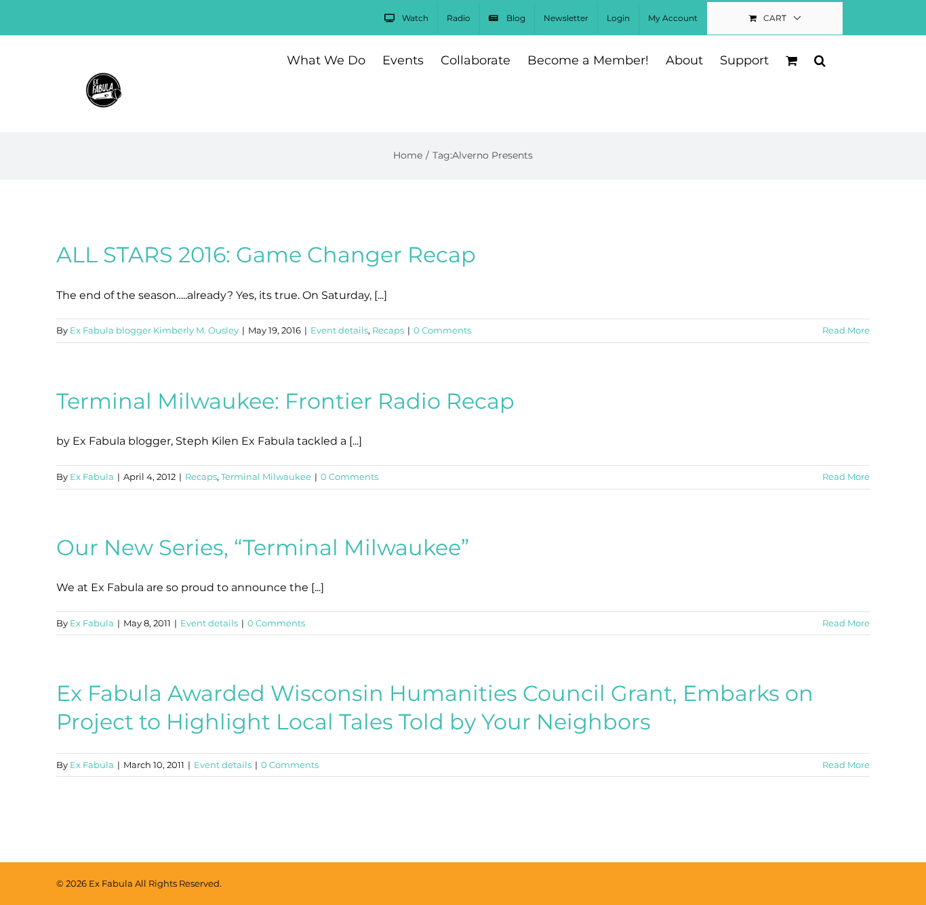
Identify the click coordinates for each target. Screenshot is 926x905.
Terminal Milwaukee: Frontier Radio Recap (285, 401)
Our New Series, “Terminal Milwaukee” (262, 547)
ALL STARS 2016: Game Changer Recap (266, 254)
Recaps (388, 330)
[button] (820, 59)
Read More (846, 330)
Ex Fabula (92, 476)
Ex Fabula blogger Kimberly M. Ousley (154, 330)
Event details (339, 330)
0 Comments (442, 330)
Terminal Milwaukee (266, 476)
